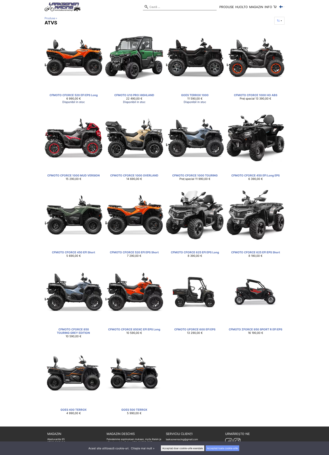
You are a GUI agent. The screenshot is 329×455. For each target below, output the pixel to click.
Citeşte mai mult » (143, 448)
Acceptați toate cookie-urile (222, 448)
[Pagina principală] (64, 10)
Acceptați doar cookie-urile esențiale (182, 448)
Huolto (241, 7)
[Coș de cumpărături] (275, 7)
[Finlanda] (281, 7)
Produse (226, 7)
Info (268, 7)
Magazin (256, 7)
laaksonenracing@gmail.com (182, 439)
